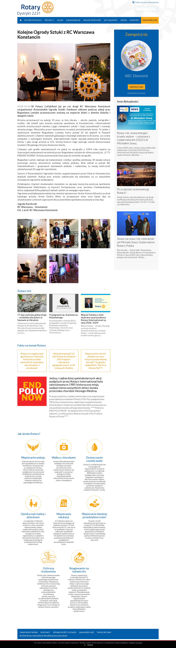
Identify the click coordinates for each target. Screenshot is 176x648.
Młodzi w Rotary (92, 20)
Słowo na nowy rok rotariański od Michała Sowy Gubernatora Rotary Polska (136, 242)
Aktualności (111, 20)
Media (124, 20)
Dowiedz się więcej (136, 93)
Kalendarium (73, 20)
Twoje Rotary (104, 632)
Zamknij (90, 645)
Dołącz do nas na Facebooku (147, 2)
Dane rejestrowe (29, 632)
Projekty (49, 20)
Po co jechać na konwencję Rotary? (133, 190)
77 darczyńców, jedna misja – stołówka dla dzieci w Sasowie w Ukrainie (31, 317)
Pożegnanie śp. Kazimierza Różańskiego (63, 316)
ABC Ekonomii (136, 75)
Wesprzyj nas (136, 87)
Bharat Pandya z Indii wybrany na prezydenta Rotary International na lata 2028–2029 (93, 318)
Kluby (60, 20)
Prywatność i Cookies (64, 632)
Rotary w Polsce (33, 20)
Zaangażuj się (149, 20)
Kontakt (134, 20)
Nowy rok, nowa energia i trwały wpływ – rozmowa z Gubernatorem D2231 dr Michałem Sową (133, 138)
